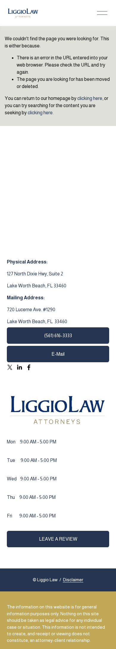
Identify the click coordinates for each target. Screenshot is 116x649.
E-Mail (58, 354)
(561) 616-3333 (58, 335)
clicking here (89, 98)
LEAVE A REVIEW (58, 539)
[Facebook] (29, 367)
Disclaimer (73, 579)
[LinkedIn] (19, 367)
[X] (10, 367)
